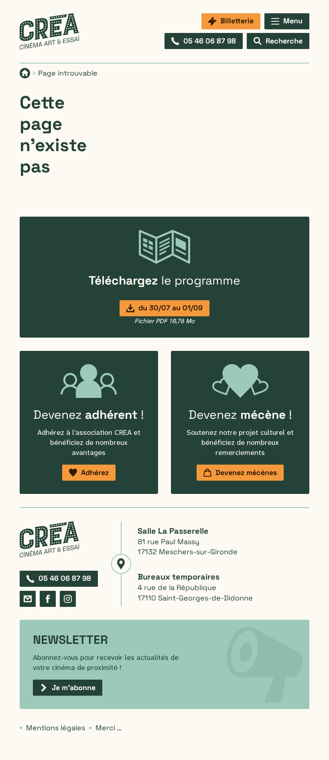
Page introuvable (67, 73)
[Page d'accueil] (49, 31)
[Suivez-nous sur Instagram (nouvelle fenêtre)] (68, 599)
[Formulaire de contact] (28, 599)
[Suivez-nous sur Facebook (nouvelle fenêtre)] (48, 599)
